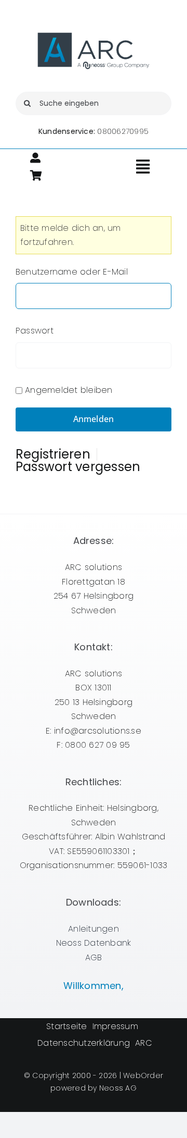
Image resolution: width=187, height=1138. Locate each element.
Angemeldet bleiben (68, 390)
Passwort (35, 331)
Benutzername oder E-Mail (72, 272)
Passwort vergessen (78, 467)
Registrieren (53, 454)
